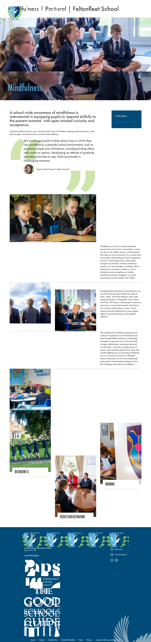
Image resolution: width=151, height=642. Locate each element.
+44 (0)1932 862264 (31, 555)
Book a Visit (119, 549)
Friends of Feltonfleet (68, 640)
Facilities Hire (52, 640)
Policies (89, 640)
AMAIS (117, 640)
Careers (41, 640)
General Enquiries (121, 554)
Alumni (33, 640)
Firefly (81, 640)
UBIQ (104, 640)
